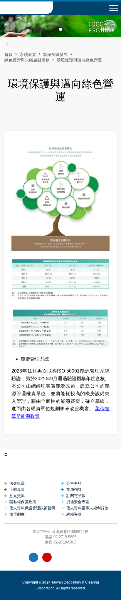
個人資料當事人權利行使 (87, 508)
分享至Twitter (75, 118)
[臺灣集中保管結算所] (60, 466)
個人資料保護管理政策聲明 (32, 508)
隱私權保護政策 (22, 502)
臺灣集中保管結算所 (26, 7)
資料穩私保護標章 (74, 557)
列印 (45, 118)
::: (5, 454)
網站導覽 (74, 514)
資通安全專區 (77, 502)
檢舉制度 (17, 514)
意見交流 (17, 495)
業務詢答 (74, 489)
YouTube (47, 557)
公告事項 (74, 483)
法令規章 (17, 483)
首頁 (8, 54)
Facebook (33, 557)
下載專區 (17, 489)
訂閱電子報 (75, 495)
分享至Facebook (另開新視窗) (55, 118)
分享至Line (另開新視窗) (65, 118)
